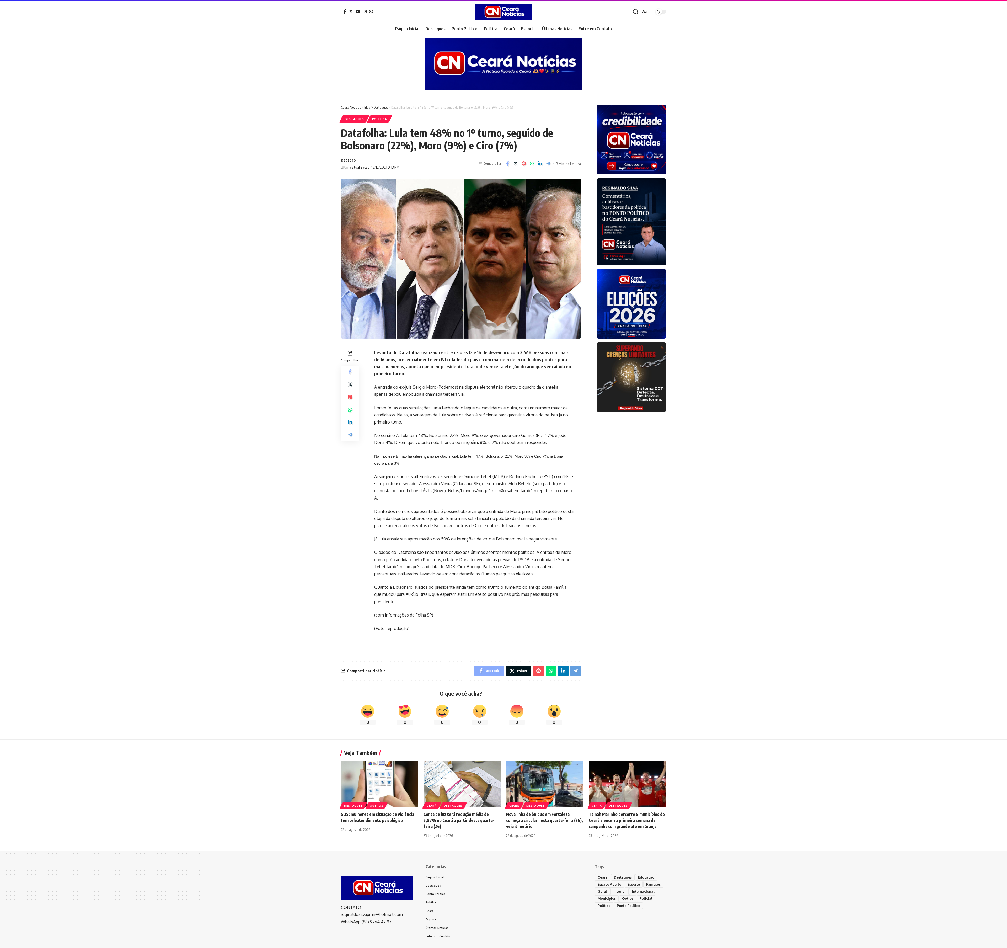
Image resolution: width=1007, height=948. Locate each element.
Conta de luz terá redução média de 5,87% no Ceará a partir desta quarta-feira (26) (459, 820)
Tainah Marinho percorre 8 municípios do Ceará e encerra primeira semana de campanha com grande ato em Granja (627, 820)
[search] (635, 11)
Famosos (653, 884)
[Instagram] (365, 11)
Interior (619, 891)
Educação (646, 877)
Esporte (634, 884)
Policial (646, 898)
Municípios (607, 898)
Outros (376, 805)
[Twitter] (350, 11)
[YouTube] (358, 11)
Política (379, 119)
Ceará (432, 805)
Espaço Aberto (609, 884)
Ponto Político (628, 905)
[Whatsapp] (371, 11)
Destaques (354, 119)
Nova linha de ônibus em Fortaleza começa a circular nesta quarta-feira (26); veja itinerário (544, 820)
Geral (602, 891)
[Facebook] (344, 11)
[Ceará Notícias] (503, 12)
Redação (348, 160)
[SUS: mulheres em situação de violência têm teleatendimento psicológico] (379, 784)
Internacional (643, 891)
